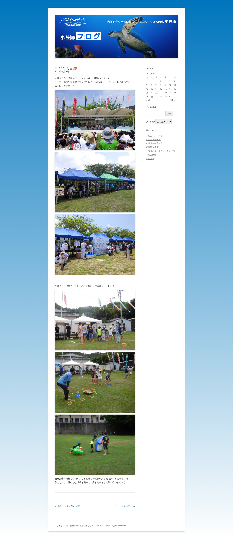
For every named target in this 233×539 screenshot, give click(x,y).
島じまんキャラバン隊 (67, 506)
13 (152, 88)
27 (152, 96)
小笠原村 (150, 158)
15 (161, 88)
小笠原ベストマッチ (155, 135)
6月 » (172, 100)
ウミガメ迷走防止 (125, 506)
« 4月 (148, 100)
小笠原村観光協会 (154, 143)
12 (147, 88)
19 (147, 92)
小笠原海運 (151, 154)
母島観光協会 (152, 147)
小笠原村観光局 (153, 139)
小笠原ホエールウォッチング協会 (161, 150)
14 (156, 88)
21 (156, 92)
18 (175, 88)
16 (166, 88)
